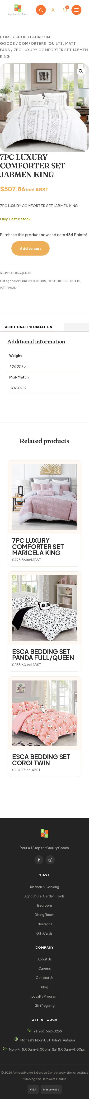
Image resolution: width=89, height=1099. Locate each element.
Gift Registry (45, 1006)
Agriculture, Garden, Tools (44, 896)
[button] (81, 71)
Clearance (44, 924)
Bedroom (44, 905)
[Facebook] (38, 859)
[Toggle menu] (76, 10)
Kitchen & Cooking (44, 887)
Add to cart (30, 248)
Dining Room (44, 915)
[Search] (41, 10)
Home (6, 37)
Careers (44, 968)
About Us (44, 959)
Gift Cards (44, 933)
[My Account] (53, 10)
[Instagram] (50, 859)
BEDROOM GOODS (32, 281)
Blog (44, 987)
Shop (21, 37)
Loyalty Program (44, 996)
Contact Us (44, 978)
